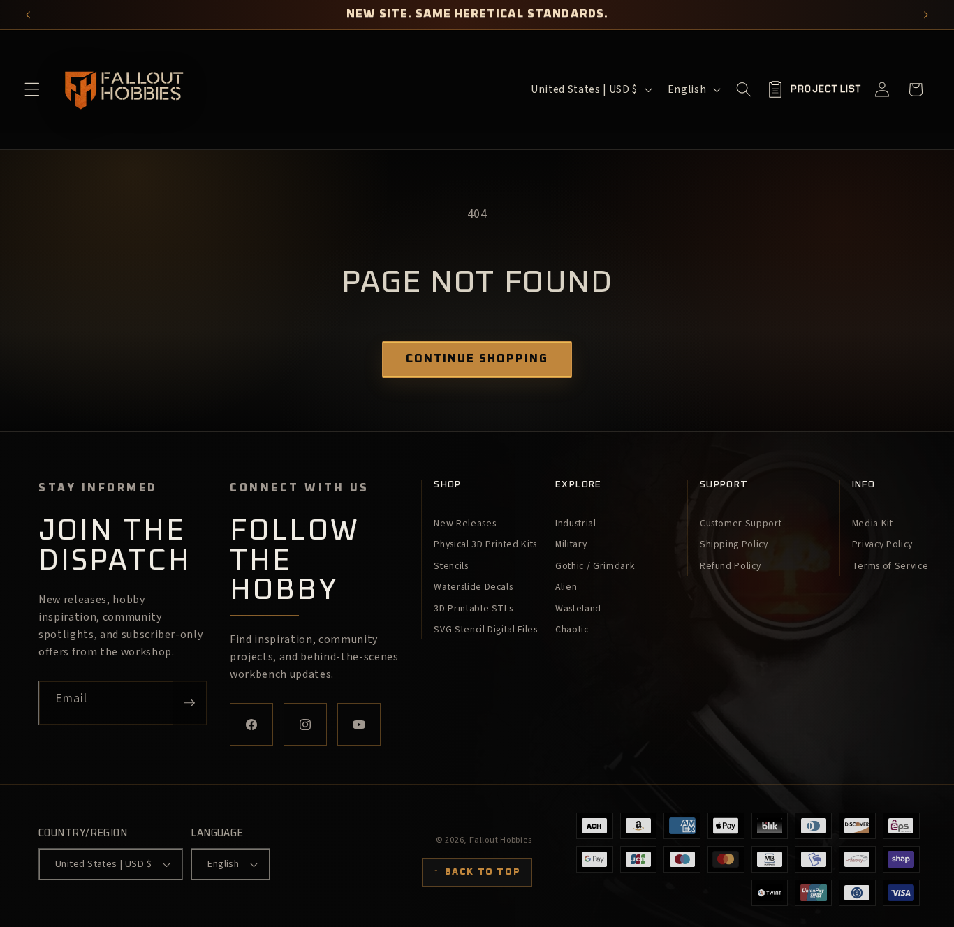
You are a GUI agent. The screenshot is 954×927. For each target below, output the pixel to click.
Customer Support (741, 524)
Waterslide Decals (473, 587)
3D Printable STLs (473, 609)
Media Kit (872, 524)
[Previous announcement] (28, 14)
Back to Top (477, 872)
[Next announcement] (926, 14)
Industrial (575, 524)
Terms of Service (890, 566)
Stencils (451, 566)
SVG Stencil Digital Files (486, 630)
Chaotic (572, 630)
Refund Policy (730, 566)
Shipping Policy (734, 544)
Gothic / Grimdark (595, 566)
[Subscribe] (189, 703)
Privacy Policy (882, 544)
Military (571, 544)
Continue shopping (477, 358)
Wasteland (578, 609)
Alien (566, 587)
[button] (32, 89)
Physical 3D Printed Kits (485, 544)
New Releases (465, 524)
